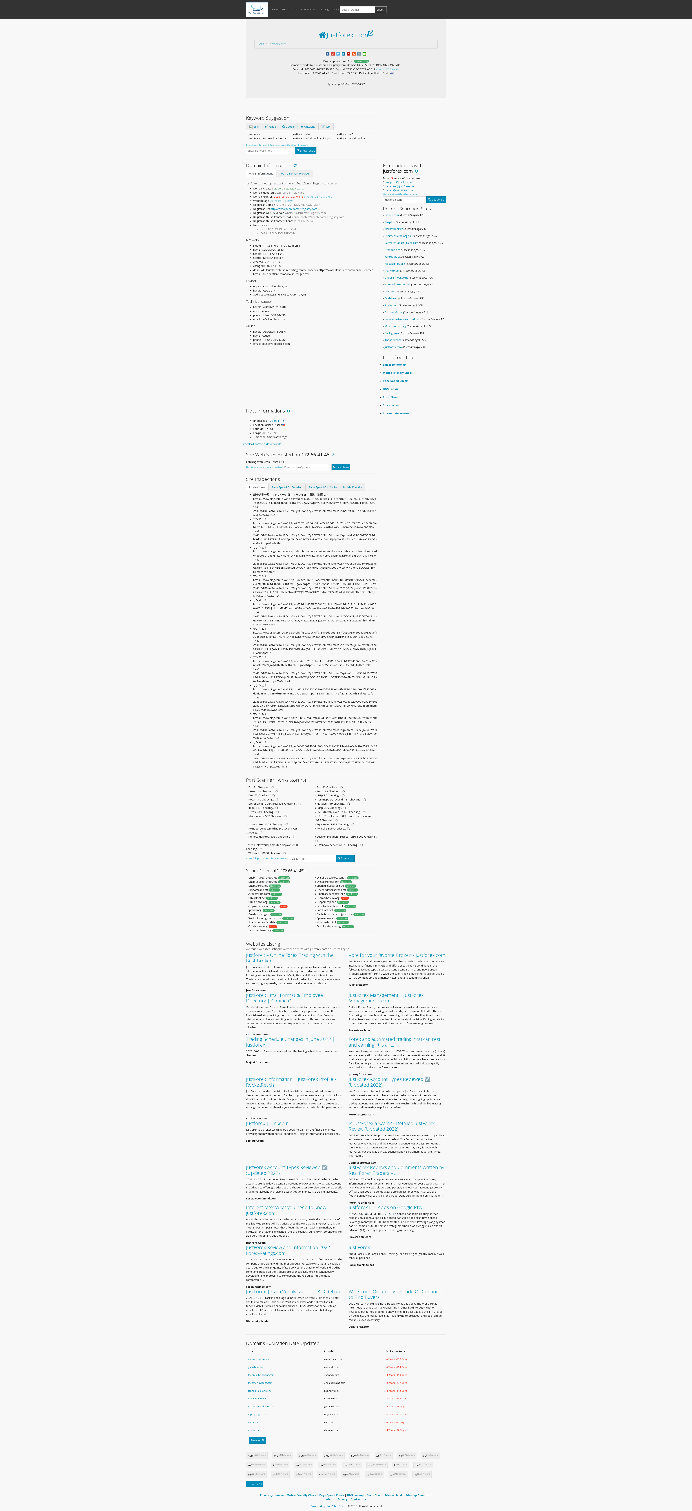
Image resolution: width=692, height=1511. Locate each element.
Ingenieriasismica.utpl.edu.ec (402, 319)
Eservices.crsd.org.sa (398, 236)
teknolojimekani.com (259, 1390)
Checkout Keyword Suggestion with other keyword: (277, 145)
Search (380, 9)
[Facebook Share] (327, 53)
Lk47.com (390, 291)
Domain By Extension (306, 9)
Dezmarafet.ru (394, 312)
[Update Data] (295, 165)
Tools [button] (334, 9)
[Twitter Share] (338, 53)
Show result (307, 150)
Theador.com (393, 340)
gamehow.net (255, 1367)
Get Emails (437, 199)
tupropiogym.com (257, 1414)
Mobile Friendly (352, 487)
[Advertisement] (312, 374)
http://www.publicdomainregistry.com (293, 209)
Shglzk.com (391, 305)
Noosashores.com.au (398, 284)
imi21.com (253, 1422)
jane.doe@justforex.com (401, 186)
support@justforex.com (400, 182)
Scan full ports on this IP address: (266, 858)
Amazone (309, 126)
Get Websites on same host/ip (264, 467)
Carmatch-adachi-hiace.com (401, 242)
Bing (256, 126)
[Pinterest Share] (348, 53)
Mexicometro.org (395, 326)
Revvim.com (392, 270)
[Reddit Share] (359, 53)
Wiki (328, 126)
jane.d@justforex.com (399, 190)
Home (261, 44)
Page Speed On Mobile (323, 487)
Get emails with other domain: (401, 194)
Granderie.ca (392, 250)
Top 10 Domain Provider (294, 173)
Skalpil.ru (390, 222)
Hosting (324, 9)
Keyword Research (282, 9)
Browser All (257, 1440)
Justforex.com (277, 44)
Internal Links (257, 487)
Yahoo (272, 126)
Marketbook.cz (394, 229)
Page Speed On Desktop (287, 487)
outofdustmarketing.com (261, 1406)
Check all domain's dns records (262, 444)
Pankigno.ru (392, 333)
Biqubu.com (392, 215)
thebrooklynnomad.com (261, 1375)
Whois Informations (261, 173)
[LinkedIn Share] (343, 53)
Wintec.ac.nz (392, 256)
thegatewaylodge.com (260, 1382)
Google (290, 126)
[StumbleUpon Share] (354, 53)
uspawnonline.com (258, 1359)
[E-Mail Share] (364, 53)
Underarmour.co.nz (396, 277)
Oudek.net (391, 298)
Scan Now (342, 467)
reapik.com (254, 1430)
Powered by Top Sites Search (328, 1506)
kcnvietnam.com (257, 1398)
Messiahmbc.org (395, 263)
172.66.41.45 (276, 420)
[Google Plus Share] (333, 53)
